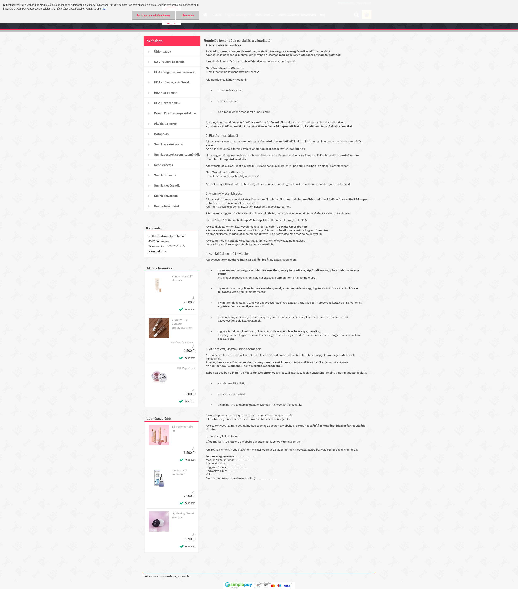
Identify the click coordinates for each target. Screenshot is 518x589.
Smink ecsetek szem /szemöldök (177, 154)
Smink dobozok (165, 175)
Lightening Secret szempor (183, 515)
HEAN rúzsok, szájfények (172, 82)
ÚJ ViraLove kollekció (169, 61)
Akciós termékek (165, 123)
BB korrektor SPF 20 (183, 428)
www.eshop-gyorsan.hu (175, 576)
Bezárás (188, 15)
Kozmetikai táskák (167, 206)
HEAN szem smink (167, 103)
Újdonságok (162, 51)
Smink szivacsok (166, 195)
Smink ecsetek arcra (168, 144)
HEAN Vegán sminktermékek (174, 72)
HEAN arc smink (165, 92)
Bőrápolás (161, 134)
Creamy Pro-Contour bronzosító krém (182, 323)
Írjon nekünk (157, 251)
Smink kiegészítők (167, 185)
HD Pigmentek (186, 368)
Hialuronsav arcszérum (179, 472)
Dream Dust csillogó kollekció (175, 113)
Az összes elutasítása (153, 15)
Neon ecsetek (163, 165)
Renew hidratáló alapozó (182, 278)
